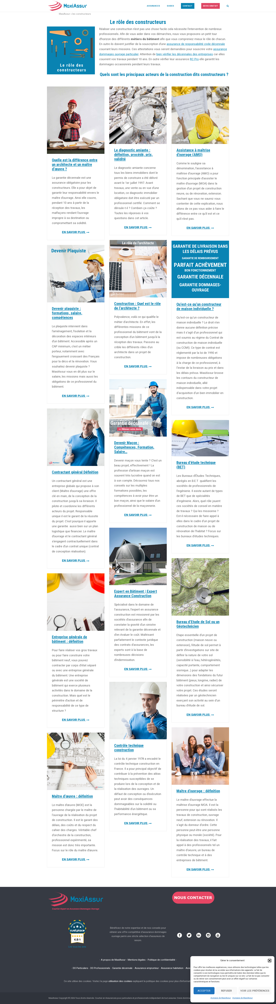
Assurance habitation (172, 968)
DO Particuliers (80, 968)
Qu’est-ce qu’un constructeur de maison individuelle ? (198, 306)
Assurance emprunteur (147, 968)
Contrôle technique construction (129, 747)
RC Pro (194, 59)
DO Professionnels (100, 968)
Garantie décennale (122, 968)
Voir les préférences (254, 990)
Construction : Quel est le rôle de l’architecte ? (137, 305)
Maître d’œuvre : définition (72, 796)
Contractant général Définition (75, 472)
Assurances (153, 6)
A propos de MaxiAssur (221, 998)
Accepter (204, 990)
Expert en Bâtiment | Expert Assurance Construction (135, 593)
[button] (269, 960)
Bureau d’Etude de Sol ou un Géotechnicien (197, 624)
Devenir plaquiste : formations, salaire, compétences (67, 313)
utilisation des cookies (120, 981)
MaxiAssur (64, 13)
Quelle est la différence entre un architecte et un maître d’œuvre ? (74, 164)
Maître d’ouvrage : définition (198, 791)
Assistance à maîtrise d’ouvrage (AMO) (193, 152)
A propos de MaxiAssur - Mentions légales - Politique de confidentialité (138, 959)
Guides (170, 6)
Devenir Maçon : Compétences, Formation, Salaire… (134, 447)
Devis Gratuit (210, 6)
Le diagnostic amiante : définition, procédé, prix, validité (133, 154)
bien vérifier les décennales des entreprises (184, 54)
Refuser (226, 990)
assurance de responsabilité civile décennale (196, 44)
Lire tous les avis (77, 946)
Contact (187, 6)
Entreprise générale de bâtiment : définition (69, 639)
